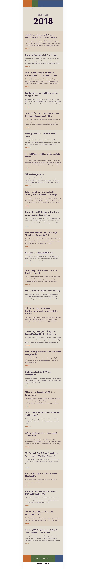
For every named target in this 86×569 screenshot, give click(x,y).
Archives (46, 564)
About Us (39, 564)
